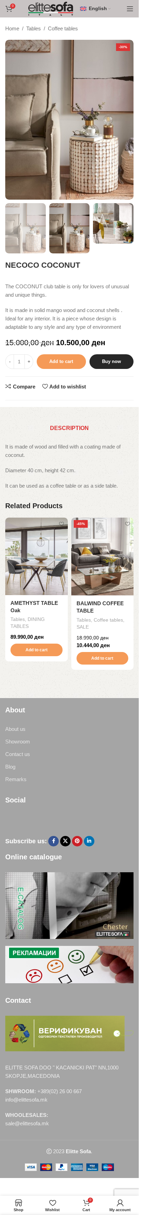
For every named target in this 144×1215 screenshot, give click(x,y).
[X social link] (65, 841)
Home (12, 28)
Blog (10, 767)
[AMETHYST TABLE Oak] (36, 556)
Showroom (17, 741)
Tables (33, 28)
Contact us (17, 754)
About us (15, 729)
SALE (83, 627)
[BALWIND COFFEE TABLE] (102, 556)
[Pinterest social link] (77, 841)
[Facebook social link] (53, 841)
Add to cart (61, 361)
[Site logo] (50, 8)
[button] (36, 650)
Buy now (111, 361)
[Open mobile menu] (130, 9)
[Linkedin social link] (89, 841)
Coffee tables (63, 28)
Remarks (16, 779)
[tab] (69, 428)
